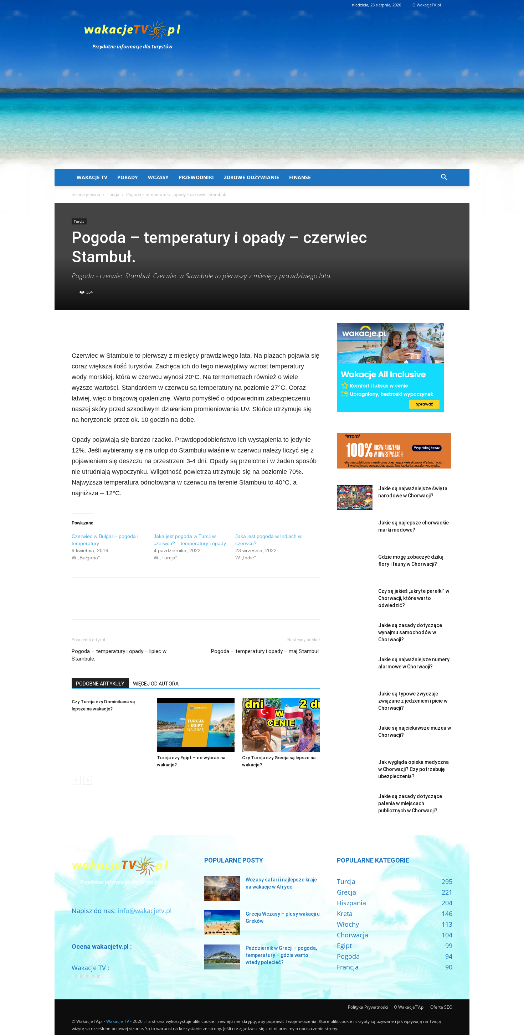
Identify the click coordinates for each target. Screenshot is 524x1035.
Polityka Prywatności (368, 1007)
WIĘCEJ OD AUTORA (156, 684)
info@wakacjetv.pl (145, 910)
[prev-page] (76, 780)
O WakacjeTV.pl (426, 4)
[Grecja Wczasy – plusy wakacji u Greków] (222, 922)
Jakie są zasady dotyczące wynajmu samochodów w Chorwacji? (410, 632)
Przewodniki (196, 177)
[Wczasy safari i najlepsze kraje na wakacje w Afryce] (222, 888)
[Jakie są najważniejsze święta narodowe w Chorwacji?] (355, 497)
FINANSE (300, 177)
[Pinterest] (111, 330)
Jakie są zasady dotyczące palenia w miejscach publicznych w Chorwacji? (410, 803)
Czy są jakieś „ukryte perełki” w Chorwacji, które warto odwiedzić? (413, 598)
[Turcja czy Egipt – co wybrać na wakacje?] (196, 725)
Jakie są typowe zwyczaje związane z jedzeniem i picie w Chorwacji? (412, 701)
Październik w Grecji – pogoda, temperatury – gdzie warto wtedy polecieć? (281, 955)
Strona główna (86, 194)
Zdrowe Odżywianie (251, 177)
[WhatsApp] (128, 330)
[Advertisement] (262, 115)
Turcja (113, 194)
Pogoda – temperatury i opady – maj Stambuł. (265, 651)
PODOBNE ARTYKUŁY (100, 684)
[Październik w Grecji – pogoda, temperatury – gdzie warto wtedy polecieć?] (222, 957)
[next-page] (87, 780)
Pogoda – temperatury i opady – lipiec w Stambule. (119, 655)
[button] (443, 177)
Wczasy (158, 177)
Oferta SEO (441, 1007)
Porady (127, 177)
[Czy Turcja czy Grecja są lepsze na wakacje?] (281, 725)
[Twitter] (95, 330)
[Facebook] (79, 330)
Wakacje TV (92, 177)
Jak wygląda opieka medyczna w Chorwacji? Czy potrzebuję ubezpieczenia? (413, 769)
